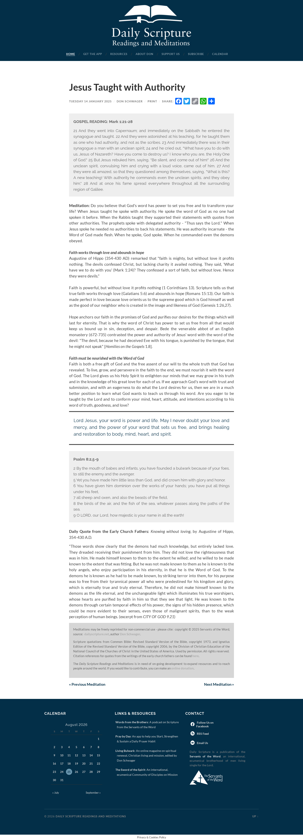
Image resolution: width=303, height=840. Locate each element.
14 (91, 755)
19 (76, 763)
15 (98, 755)
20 (84, 763)
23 (54, 771)
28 (91, 771)
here (195, 656)
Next (219, 684)
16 (54, 763)
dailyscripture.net (96, 634)
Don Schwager (130, 101)
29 (98, 771)
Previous (87, 684)
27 (84, 771)
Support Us (171, 54)
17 (61, 763)
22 (98, 763)
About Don (144, 54)
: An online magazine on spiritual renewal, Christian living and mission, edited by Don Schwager (147, 755)
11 (69, 755)
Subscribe (196, 54)
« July (55, 792)
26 (76, 771)
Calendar (220, 54)
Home (70, 54)
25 (69, 771)
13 (84, 755)
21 (91, 763)
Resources (118, 54)
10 (61, 755)
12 (76, 755)
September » (93, 792)
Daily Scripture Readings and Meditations (91, 816)
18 (69, 763)
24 (61, 771)
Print (152, 101)
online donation (182, 668)
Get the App (92, 54)
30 (54, 780)
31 (61, 780)
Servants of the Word (205, 756)
